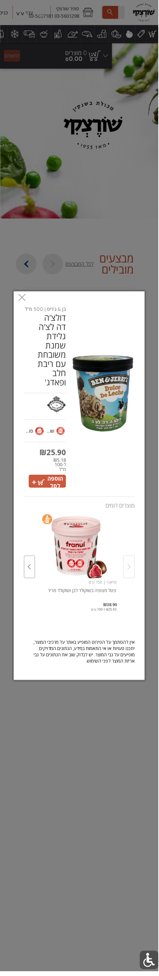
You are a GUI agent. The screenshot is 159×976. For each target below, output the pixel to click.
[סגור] (22, 298)
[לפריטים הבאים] (29, 567)
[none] (79, 559)
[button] (148, 960)
